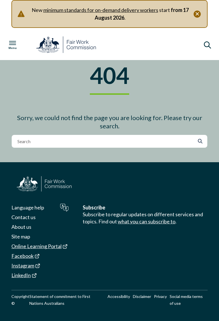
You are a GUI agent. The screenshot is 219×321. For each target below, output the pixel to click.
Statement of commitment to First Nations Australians (59, 300)
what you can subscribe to (146, 221)
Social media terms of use (186, 300)
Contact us (23, 217)
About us (21, 227)
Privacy (160, 296)
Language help (27, 207)
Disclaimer (142, 296)
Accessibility (119, 296)
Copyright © (20, 300)
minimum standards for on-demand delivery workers (100, 10)
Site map (20, 236)
